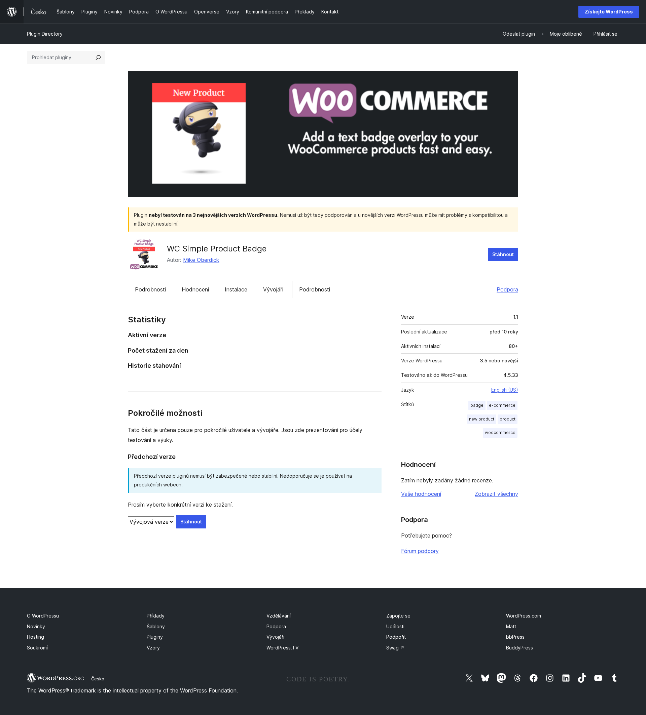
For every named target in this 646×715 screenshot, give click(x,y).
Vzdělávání (278, 616)
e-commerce (502, 405)
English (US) (504, 390)
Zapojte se (398, 616)
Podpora (507, 289)
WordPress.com (523, 616)
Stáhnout (503, 254)
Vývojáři (273, 289)
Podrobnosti (150, 289)
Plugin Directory (45, 34)
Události (395, 626)
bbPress (515, 637)
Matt (511, 626)
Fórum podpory (420, 551)
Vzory (153, 647)
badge (476, 405)
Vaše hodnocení (421, 493)
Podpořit (396, 637)
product (507, 419)
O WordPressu (43, 616)
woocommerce (500, 432)
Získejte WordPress (609, 11)
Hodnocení (195, 289)
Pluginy (155, 637)
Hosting (35, 637)
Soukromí (37, 647)
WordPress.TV (282, 647)
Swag (395, 647)
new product (481, 419)
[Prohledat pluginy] (98, 57)
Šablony (156, 626)
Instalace (236, 289)
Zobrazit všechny (496, 493)
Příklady (156, 616)
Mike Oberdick (201, 259)
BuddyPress (519, 647)
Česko (97, 678)
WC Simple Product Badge (216, 248)
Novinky (36, 626)
